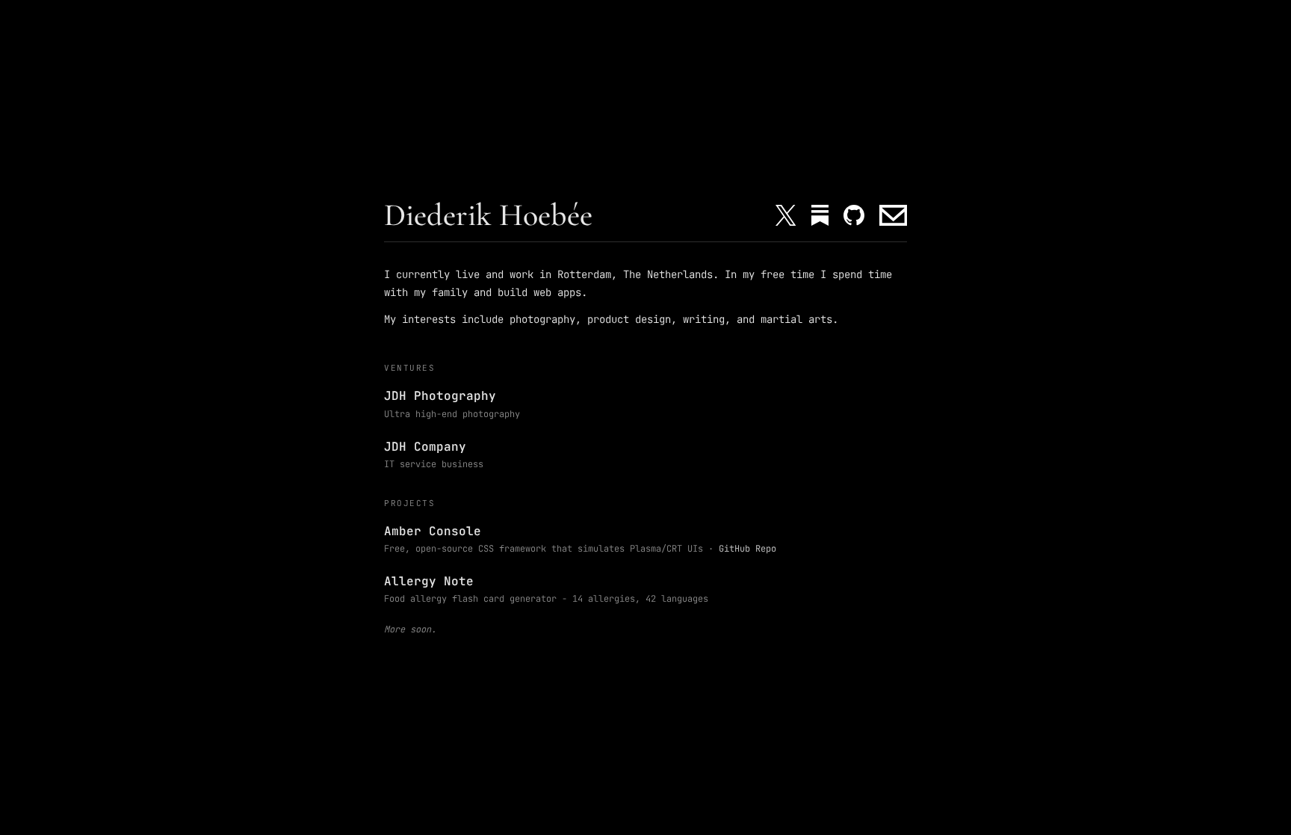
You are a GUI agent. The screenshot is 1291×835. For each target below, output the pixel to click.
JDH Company (425, 447)
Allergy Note (429, 581)
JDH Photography (440, 396)
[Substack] (820, 215)
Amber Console (432, 531)
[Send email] (893, 215)
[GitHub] (853, 215)
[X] (785, 215)
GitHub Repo (747, 549)
